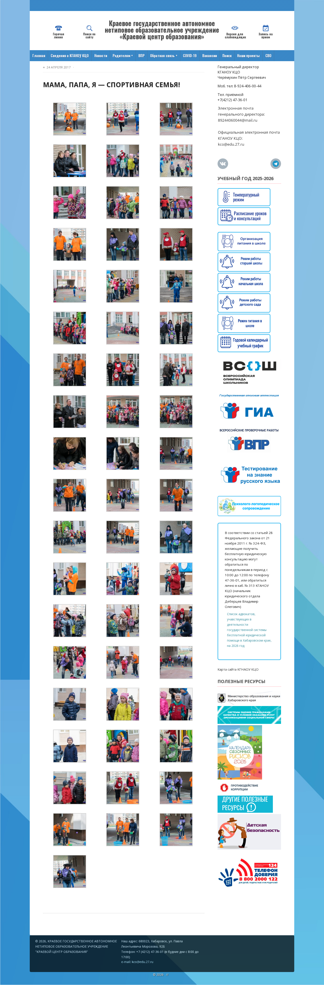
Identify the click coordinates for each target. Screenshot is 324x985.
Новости (100, 55)
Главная (38, 55)
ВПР (141, 55)
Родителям (123, 55)
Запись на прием (266, 35)
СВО (268, 55)
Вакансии (209, 55)
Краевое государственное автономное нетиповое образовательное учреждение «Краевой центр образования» (162, 29)
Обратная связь (163, 55)
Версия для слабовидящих (235, 35)
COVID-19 (190, 55)
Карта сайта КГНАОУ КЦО (238, 669)
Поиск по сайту (89, 35)
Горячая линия (58, 35)
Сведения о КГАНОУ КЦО (70, 55)
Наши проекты (248, 55)
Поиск (227, 55)
